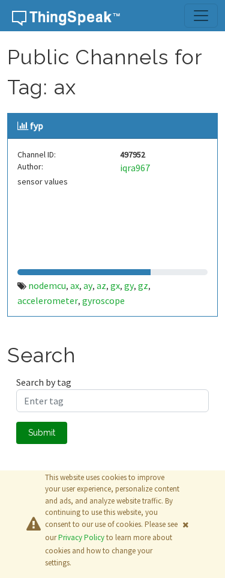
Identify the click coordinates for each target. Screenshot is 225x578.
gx (115, 285)
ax (74, 285)
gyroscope (103, 300)
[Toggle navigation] (201, 16)
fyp (36, 126)
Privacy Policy (81, 537)
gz (143, 285)
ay (87, 285)
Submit (41, 432)
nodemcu (47, 285)
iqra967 (135, 168)
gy (129, 285)
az (101, 285)
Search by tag (43, 382)
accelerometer (47, 300)
